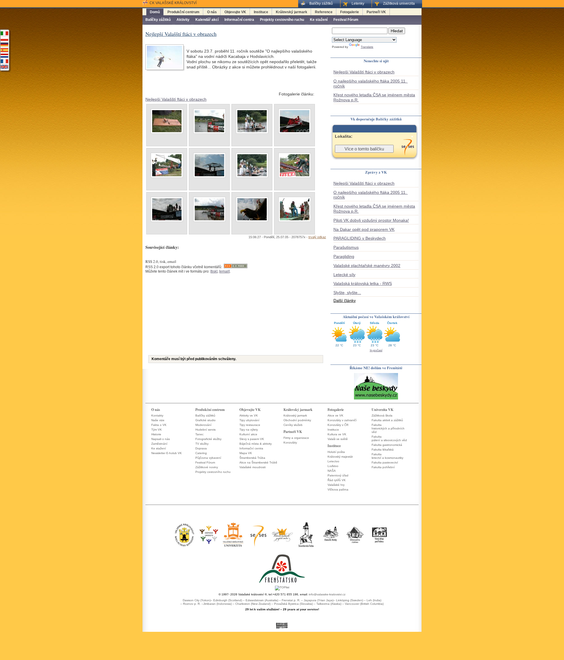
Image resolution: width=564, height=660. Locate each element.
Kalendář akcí (207, 20)
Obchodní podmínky (297, 420)
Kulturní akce (248, 434)
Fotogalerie (349, 12)
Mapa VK (245, 453)
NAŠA (332, 470)
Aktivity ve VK (248, 415)
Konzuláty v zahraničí (342, 420)
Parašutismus (346, 247)
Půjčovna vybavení (208, 457)
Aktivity (183, 20)
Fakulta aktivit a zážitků (387, 420)
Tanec (199, 434)
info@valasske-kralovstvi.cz (327, 594)
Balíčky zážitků (158, 20)
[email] (224, 271)
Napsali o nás (160, 439)
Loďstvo (333, 466)
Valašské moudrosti (252, 467)
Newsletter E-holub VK (166, 453)
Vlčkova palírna (338, 489)
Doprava (201, 448)
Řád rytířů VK (337, 480)
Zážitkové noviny (206, 467)
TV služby (202, 443)
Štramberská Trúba (252, 457)
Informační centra (239, 20)
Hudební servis (205, 429)
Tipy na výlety (248, 429)
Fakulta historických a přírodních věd (388, 428)
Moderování (203, 424)
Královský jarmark (291, 12)
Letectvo (333, 461)
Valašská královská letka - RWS (362, 283)
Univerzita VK (382, 409)
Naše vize (157, 420)
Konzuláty (290, 442)
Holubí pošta (336, 452)
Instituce (261, 12)
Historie (156, 434)
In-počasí (376, 350)
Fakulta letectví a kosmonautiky (387, 456)
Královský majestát (340, 456)
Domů (155, 12)
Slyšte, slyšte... (347, 292)
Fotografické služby (208, 439)
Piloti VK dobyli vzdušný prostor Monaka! (371, 220)
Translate (367, 46)
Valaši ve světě (338, 439)
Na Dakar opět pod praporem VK (364, 229)
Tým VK (156, 429)
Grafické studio (205, 420)
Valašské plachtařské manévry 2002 (366, 265)
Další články (344, 300)
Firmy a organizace (296, 437)
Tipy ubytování (249, 420)
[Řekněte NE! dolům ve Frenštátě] (376, 399)
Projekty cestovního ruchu (282, 20)
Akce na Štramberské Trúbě (258, 462)
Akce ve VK (335, 415)
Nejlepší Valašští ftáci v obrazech (176, 99)
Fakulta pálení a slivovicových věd (389, 438)
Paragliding (343, 256)
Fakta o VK (159, 424)
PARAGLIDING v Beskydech (359, 238)
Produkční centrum (183, 12)
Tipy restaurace (249, 424)
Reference (324, 12)
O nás (212, 12)
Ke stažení (319, 20)
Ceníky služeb (293, 424)
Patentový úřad (338, 475)
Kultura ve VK (337, 434)
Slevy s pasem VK (251, 439)
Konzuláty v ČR (338, 424)
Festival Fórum (345, 20)
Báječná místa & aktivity (255, 443)
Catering (201, 453)
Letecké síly (344, 274)
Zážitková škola (382, 415)
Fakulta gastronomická (387, 444)
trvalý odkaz (317, 237)
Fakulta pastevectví (385, 462)
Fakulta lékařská (383, 449)
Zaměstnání (159, 443)
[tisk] (213, 271)
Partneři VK (376, 12)
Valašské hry (336, 484)
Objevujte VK (235, 12)
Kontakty (157, 415)
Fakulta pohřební (383, 467)
